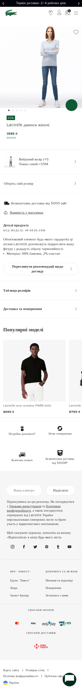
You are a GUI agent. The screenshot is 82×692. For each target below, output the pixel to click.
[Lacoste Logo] (11, 13)
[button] (3, 3)
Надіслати (60, 490)
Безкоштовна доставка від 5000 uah (39, 203)
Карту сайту (11, 670)
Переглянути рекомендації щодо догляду (37, 269)
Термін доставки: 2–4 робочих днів (41, 3)
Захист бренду (19, 595)
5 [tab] (25, 110)
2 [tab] (13, 110)
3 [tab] (17, 110)
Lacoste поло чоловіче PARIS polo (27, 405)
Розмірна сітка (35, 670)
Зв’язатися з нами (57, 595)
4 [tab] (21, 110)
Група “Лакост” (20, 580)
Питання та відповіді (59, 580)
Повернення (53, 588)
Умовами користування (25, 506)
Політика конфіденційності (20, 676)
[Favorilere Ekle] (76, 32)
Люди (13, 588)
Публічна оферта (56, 676)
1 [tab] (9, 110)
